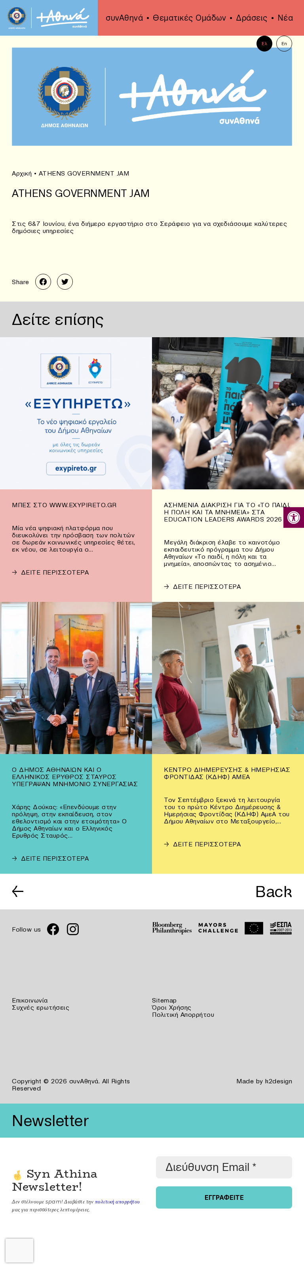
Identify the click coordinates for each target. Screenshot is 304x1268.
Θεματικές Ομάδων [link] (189, 18)
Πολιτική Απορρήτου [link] (183, 1014)
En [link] (284, 43)
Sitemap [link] (164, 1000)
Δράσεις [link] (252, 18)
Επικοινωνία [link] (30, 1000)
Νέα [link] (285, 18)
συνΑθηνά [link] (124, 18)
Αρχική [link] (22, 173)
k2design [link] (278, 1081)
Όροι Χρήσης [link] (172, 1007)
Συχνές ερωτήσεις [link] (40, 1007)
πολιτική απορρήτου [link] (117, 1201)
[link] (293, 517)
